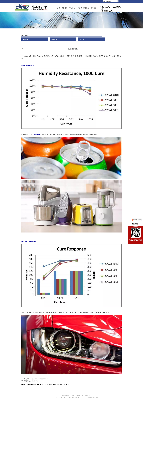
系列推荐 (64, 8)
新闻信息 (86, 8)
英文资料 (82, 39)
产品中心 (72, 8)
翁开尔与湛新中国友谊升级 (40, 379)
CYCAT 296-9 (36, 381)
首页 (58, 8)
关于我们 (93, 8)
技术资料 (54, 39)
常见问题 (79, 8)
